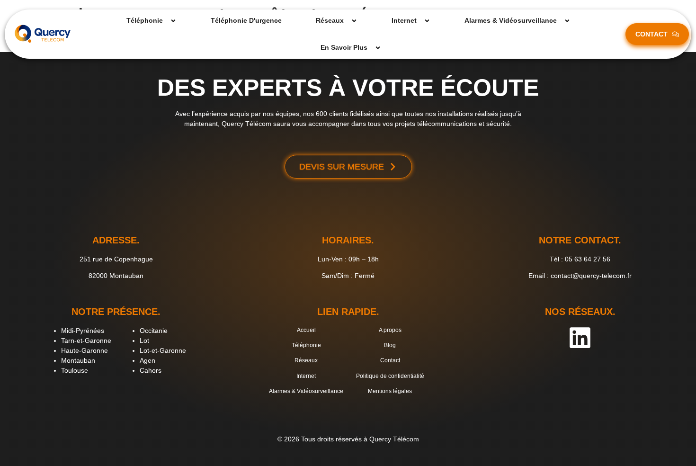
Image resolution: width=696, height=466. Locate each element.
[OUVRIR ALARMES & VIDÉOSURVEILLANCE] (567, 21)
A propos (390, 330)
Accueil (306, 330)
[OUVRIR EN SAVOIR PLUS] (378, 48)
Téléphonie (306, 345)
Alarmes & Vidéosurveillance (306, 391)
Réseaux (306, 360)
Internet (306, 376)
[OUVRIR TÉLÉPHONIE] (173, 21)
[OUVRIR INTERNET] (427, 21)
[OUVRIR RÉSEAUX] (354, 21)
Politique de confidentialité (390, 376)
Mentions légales (390, 391)
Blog (390, 345)
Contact (390, 360)
